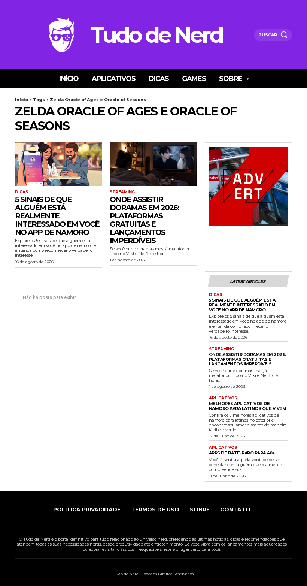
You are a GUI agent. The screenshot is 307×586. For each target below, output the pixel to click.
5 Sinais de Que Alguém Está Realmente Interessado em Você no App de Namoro (57, 216)
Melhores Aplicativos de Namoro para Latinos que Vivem (247, 406)
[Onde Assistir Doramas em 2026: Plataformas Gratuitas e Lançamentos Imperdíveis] (153, 164)
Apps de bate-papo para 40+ (242, 453)
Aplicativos (223, 398)
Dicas (21, 192)
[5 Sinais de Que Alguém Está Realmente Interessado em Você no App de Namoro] (58, 164)
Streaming (122, 192)
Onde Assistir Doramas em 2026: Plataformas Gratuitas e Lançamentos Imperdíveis (144, 220)
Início (21, 99)
